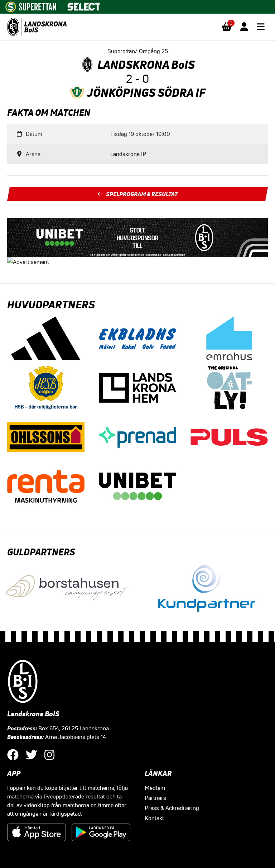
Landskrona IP (128, 153)
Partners (155, 797)
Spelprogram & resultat (142, 194)
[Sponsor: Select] (84, 5)
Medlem (155, 787)
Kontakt (154, 817)
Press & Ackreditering (172, 807)
